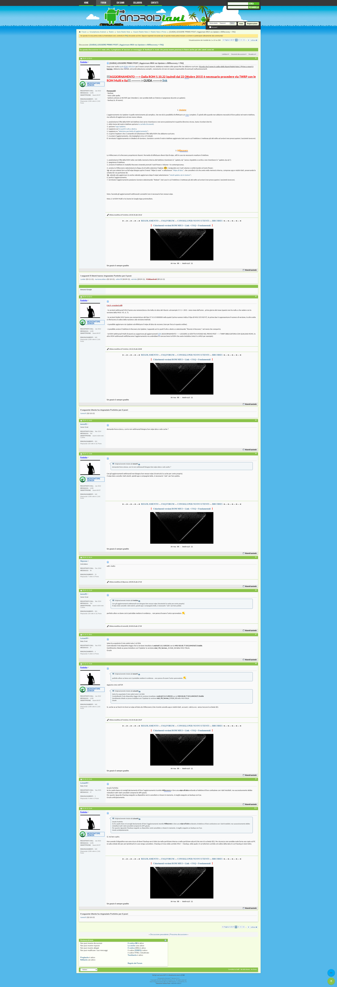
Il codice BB (133, 943)
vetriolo (134, 279)
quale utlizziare (127, 67)
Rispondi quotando (251, 270)
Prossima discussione (178, 934)
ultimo (253, 40)
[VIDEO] (138, 950)
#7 (256, 634)
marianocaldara (100, 279)
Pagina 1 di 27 (229, 40)
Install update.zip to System (180, 175)
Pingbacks (84, 957)
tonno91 (83, 414)
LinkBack (225, 54)
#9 (256, 779)
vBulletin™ (168, 978)
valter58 (119, 279)
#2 (256, 296)
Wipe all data (178, 170)
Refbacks (84, 960)
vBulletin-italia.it (176, 983)
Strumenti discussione (238, 54)
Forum (103, 2)
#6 (256, 590)
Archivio (254, 969)
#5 (256, 557)
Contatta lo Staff (233, 969)
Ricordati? (214, 27)
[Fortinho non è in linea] (90, 72)
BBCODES (217, 221)
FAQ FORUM (167, 221)
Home (86, 2)
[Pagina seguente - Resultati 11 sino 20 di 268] (248, 40)
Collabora (137, 2)
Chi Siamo (120, 2)
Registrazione (252, 24)
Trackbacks (132, 955)
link (164, 80)
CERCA (251, 3)
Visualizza (251, 54)
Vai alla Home (245, 969)
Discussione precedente (159, 934)
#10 (255, 808)
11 (244, 40)
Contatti (154, 2)
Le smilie (131, 946)
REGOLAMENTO (149, 221)
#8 (256, 663)
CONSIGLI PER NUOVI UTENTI (193, 221)
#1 (256, 58)
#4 (256, 453)
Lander (83, 279)
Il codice (131, 948)
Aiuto (241, 24)
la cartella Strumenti (145, 124)
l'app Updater (120, 127)
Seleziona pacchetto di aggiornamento (133, 131)
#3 (256, 420)
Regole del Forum (135, 963)
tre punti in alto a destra (127, 129)
